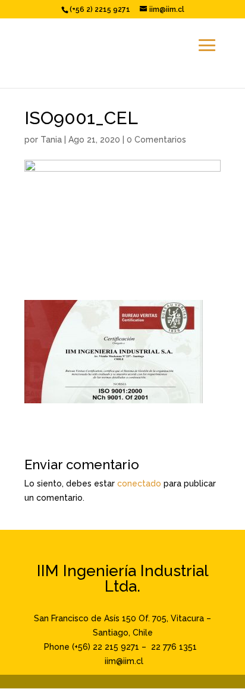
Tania (51, 139)
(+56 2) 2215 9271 (100, 9)
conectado (139, 483)
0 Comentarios (156, 139)
